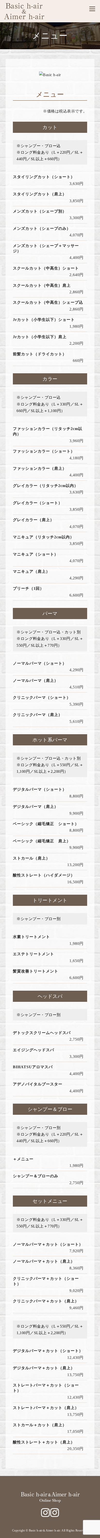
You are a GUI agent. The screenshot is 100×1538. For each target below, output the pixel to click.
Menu (92, 9)
